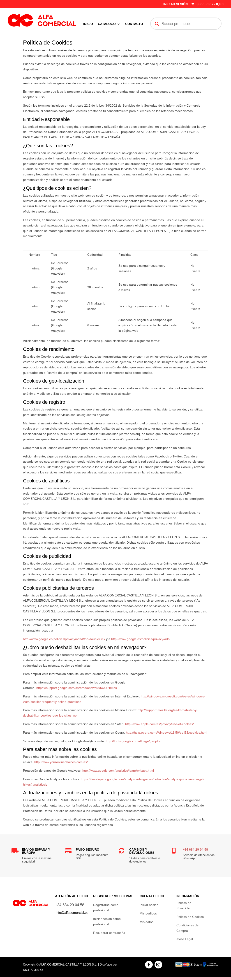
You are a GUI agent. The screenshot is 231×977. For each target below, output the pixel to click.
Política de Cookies (190, 917)
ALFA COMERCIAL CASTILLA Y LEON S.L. (68, 964)
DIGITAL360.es (33, 970)
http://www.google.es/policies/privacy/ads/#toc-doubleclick (64, 639)
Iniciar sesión (149, 905)
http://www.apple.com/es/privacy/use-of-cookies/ (159, 724)
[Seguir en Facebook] (149, 964)
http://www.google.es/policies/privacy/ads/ (140, 639)
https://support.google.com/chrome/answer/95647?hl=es (76, 688)
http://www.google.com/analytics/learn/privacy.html (118, 770)
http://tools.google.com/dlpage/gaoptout (134, 741)
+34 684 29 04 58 (195, 849)
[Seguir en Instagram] (158, 964)
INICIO (88, 24)
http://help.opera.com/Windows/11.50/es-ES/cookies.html (166, 732)
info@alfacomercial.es (72, 912)
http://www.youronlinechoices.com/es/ (61, 762)
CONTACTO (134, 24)
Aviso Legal (184, 939)
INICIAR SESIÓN (175, 4)
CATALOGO (107, 24)
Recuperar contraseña (109, 932)
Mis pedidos (148, 913)
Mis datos (146, 922)
